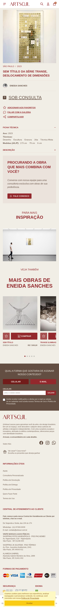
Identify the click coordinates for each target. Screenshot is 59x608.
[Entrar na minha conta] (48, 4)
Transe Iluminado (49, 342)
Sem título (8, 342)
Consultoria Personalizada (13, 476)
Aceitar (29, 603)
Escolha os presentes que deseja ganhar (24, 453)
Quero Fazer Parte (10, 494)
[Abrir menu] (4, 4)
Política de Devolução (11, 480)
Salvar (51, 393)
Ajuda (5, 471)
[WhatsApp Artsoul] (54, 442)
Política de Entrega (10, 485)
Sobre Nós (7, 444)
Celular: (7, 389)
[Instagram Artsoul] (47, 442)
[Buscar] (42, 4)
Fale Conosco (21, 196)
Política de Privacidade (12, 489)
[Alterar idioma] (36, 590)
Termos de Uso (40, 401)
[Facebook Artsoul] (41, 442)
